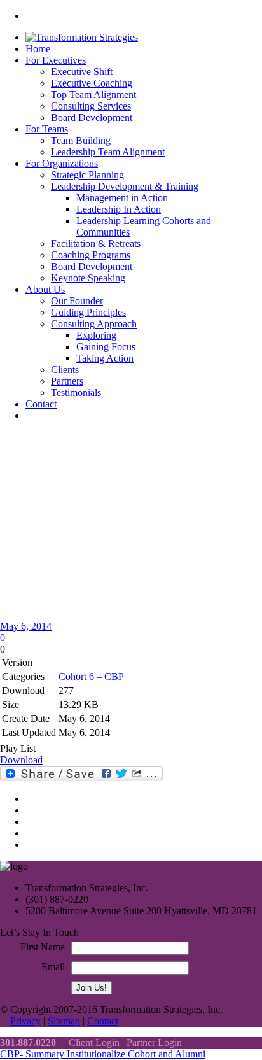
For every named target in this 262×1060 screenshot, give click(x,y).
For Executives (55, 60)
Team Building (81, 140)
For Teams (46, 129)
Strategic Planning (87, 174)
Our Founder (77, 300)
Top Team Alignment (93, 94)
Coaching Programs (90, 255)
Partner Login (154, 1042)
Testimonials (76, 392)
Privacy (25, 1020)
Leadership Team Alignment (108, 151)
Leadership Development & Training (124, 186)
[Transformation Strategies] (81, 37)
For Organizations (61, 163)
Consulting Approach (94, 323)
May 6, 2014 (26, 626)
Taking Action (105, 358)
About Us (45, 289)
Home (37, 48)
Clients (65, 369)
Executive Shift (82, 71)
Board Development (91, 117)
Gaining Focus (105, 346)
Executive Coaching (91, 83)
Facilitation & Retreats (96, 243)
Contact (41, 404)
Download (21, 759)
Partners (67, 381)
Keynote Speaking (88, 277)
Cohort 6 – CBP (91, 676)
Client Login (94, 1042)
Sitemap (64, 1020)
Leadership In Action (118, 209)
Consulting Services (91, 106)
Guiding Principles (88, 312)
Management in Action (122, 197)
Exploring (96, 335)
